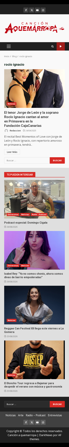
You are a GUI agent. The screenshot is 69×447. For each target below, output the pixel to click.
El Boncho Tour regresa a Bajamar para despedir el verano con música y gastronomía (34, 359)
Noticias (11, 104)
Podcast (61, 46)
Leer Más (12, 152)
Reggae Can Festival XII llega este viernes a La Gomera (34, 305)
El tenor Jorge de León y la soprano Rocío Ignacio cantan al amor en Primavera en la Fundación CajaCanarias (34, 88)
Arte (20, 415)
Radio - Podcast (39, 214)
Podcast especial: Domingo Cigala (34, 199)
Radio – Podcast (36, 415)
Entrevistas (13, 214)
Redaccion (15, 130)
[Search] (52, 46)
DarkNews (45, 435)
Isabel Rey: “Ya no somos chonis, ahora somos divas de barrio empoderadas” (34, 250)
